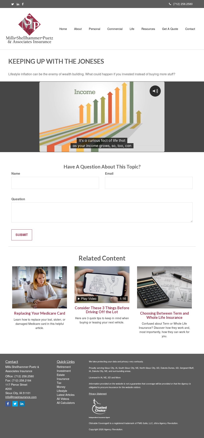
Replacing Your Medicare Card (39, 313)
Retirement (64, 367)
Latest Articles (66, 395)
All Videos (63, 399)
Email (109, 173)
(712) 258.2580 (183, 4)
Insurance (63, 379)
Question (18, 199)
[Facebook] (23, 4)
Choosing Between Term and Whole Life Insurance (164, 315)
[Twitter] (12, 4)
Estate (61, 375)
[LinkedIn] (18, 4)
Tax (59, 383)
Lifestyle (62, 391)
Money (61, 387)
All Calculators (66, 403)
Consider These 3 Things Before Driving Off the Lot (102, 310)
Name (15, 173)
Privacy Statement (98, 393)
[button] (78, 29)
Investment (64, 371)
